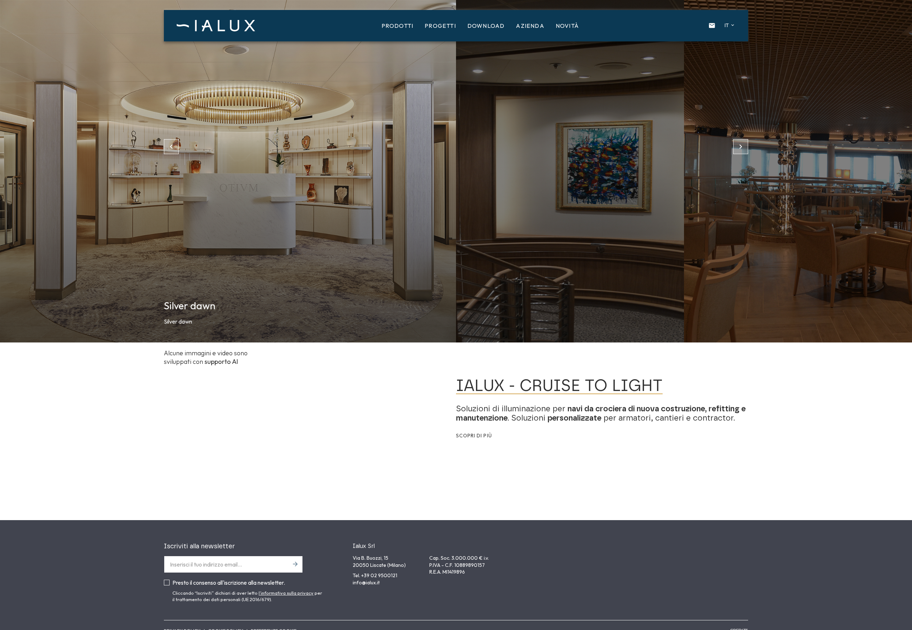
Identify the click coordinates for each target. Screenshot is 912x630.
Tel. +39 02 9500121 (375, 575)
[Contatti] (711, 25)
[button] (728, 25)
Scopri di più (474, 435)
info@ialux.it (366, 582)
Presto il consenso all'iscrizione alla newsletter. (228, 582)
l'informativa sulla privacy (286, 593)
